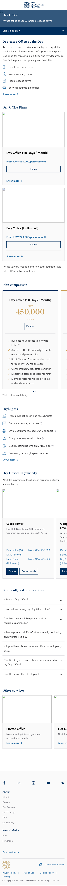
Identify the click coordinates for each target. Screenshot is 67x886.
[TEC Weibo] (63, 783)
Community (8, 823)
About (5, 797)
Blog (4, 836)
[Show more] (4, 5)
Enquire (33, 169)
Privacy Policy (9, 873)
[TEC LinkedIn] (19, 783)
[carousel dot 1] (34, 391)
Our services (9, 852)
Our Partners (8, 807)
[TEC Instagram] (33, 783)
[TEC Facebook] (4, 783)
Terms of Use (27, 873)
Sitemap (6, 877)
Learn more (12, 743)
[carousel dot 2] (36, 391)
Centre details (29, 571)
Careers (6, 802)
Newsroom (7, 841)
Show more (9, 94)
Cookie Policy (47, 873)
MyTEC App (8, 812)
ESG (4, 817)
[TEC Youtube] (48, 783)
